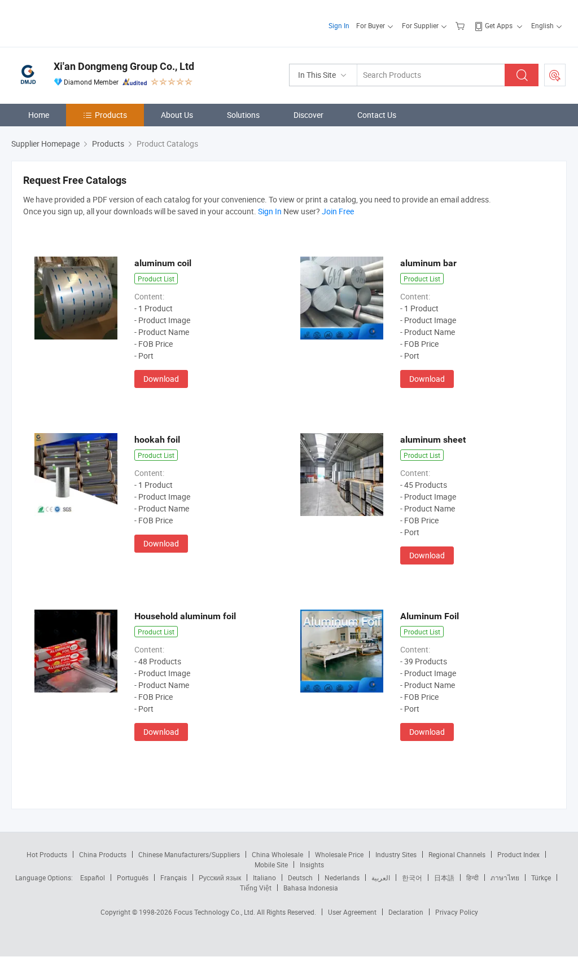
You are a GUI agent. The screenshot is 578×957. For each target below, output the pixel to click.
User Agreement (352, 911)
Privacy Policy (456, 911)
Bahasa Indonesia (310, 887)
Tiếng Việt (256, 887)
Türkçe (541, 877)
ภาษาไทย (505, 877)
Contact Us (376, 114)
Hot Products (47, 854)
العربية (380, 877)
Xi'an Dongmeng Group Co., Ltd (124, 66)
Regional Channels (456, 854)
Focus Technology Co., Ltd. (215, 911)
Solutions (243, 114)
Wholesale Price (339, 854)
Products (111, 114)
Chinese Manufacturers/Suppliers (189, 854)
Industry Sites (396, 854)
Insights (312, 864)
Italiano (264, 877)
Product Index (518, 854)
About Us (177, 114)
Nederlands (342, 877)
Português (132, 877)
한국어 (412, 877)
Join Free (338, 211)
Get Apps (498, 25)
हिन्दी (472, 877)
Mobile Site (271, 864)
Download (161, 378)
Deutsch (300, 877)
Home (38, 114)
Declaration (405, 911)
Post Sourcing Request (555, 75)
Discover (308, 114)
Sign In (339, 25)
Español (92, 877)
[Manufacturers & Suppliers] (83, 22)
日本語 (444, 877)
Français (173, 877)
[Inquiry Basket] (461, 25)
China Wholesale (277, 854)
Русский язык (220, 877)
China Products (102, 854)
